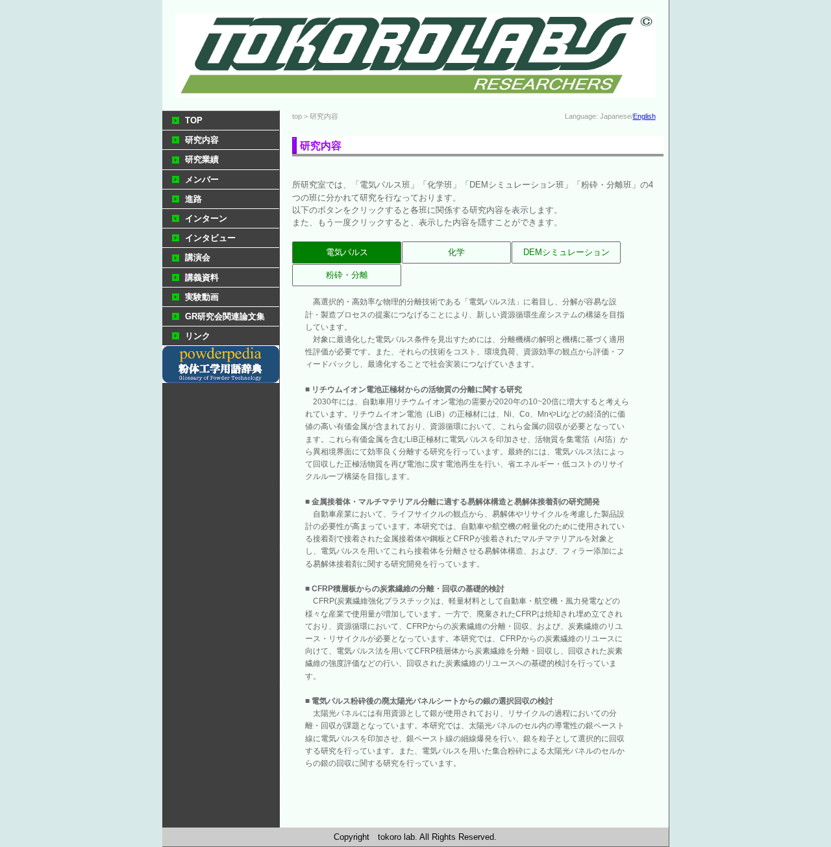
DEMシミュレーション (566, 252)
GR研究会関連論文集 (225, 316)
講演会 (197, 257)
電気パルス (347, 252)
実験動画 (202, 297)
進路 (193, 199)
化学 (456, 252)
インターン (206, 218)
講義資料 (202, 277)
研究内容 (202, 140)
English (644, 116)
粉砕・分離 (347, 275)
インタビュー (210, 238)
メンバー (202, 179)
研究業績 (202, 159)
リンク (197, 336)
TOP (194, 120)
